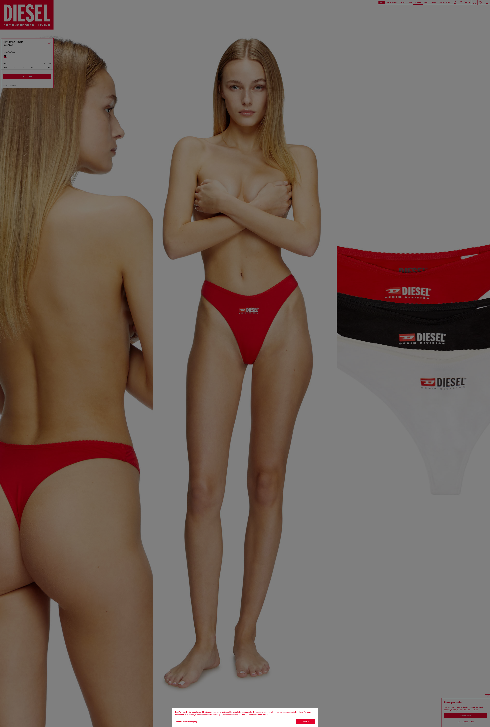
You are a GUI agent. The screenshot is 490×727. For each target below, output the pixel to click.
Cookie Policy (261, 715)
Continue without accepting (186, 722)
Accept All (305, 722)
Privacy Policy (247, 715)
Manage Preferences (223, 715)
